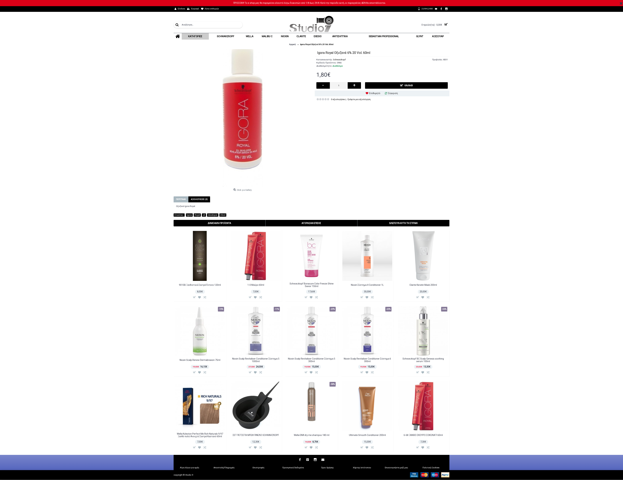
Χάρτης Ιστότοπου (362, 467)
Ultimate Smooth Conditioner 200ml (367, 435)
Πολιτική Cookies (430, 467)
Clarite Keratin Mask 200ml (423, 285)
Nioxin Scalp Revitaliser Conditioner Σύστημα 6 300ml (367, 359)
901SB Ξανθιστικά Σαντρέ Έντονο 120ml (200, 285)
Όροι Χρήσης (327, 467)
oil (204, 215)
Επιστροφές (258, 467)
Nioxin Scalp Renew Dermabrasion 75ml (200, 360)
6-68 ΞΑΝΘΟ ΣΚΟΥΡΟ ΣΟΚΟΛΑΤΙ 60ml (423, 435)
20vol (222, 215)
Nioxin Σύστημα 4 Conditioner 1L (367, 285)
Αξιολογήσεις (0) (199, 199)
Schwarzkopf (339, 59)
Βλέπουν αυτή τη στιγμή (403, 223)
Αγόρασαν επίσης (311, 223)
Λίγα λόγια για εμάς (189, 467)
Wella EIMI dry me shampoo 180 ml (311, 435)
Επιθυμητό (374, 93)
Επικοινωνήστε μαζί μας (396, 467)
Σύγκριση (393, 93)
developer (212, 215)
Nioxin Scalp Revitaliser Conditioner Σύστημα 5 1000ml (255, 359)
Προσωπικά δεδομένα (293, 467)
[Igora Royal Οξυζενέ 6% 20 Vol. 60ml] (243, 118)
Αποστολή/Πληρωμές (224, 467)
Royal (197, 215)
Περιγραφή (181, 199)
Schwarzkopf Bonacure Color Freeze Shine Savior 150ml (312, 284)
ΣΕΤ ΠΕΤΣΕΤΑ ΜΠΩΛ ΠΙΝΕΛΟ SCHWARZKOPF (256, 435)
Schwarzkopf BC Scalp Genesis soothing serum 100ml (423, 359)
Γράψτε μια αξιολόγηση (359, 99)
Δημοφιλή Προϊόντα (219, 223)
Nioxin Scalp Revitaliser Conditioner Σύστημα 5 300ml (311, 359)
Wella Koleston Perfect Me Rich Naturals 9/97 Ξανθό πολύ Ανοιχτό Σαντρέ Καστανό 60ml (200, 435)
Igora (189, 215)
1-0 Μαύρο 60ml (255, 285)
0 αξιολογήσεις (338, 99)
